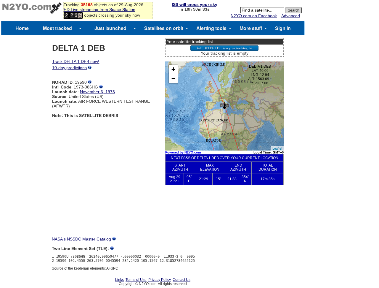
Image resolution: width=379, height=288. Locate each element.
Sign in (283, 28)
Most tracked (57, 28)
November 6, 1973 (97, 91)
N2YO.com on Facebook (254, 15)
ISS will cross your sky (194, 4)
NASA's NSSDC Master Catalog (81, 239)
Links (119, 280)
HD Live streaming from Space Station (99, 9)
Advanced (290, 15)
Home (22, 28)
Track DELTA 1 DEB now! (75, 61)
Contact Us (181, 280)
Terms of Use (136, 280)
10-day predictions (69, 67)
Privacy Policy (159, 280)
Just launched (110, 28)
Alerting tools (211, 28)
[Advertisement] (224, 215)
